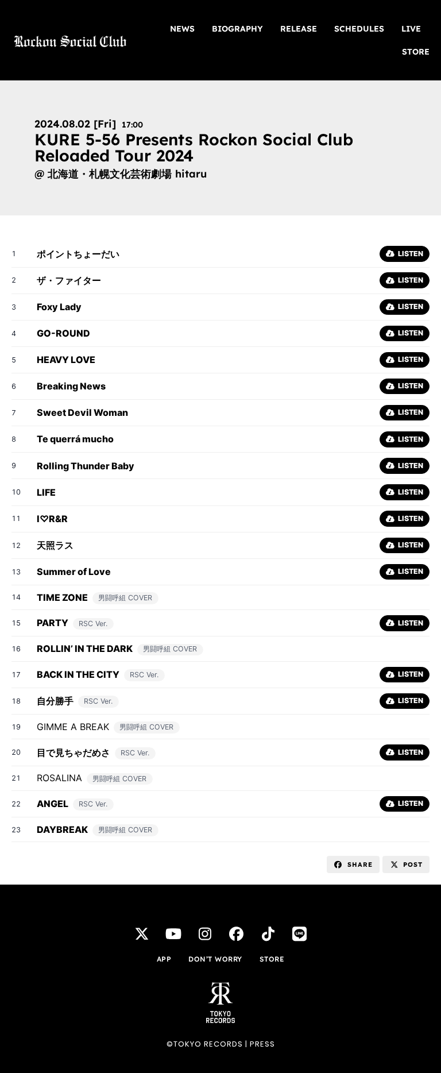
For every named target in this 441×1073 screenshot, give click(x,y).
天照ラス (55, 545)
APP (164, 959)
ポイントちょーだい (78, 254)
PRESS (262, 1044)
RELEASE (298, 29)
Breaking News (71, 386)
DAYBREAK (62, 829)
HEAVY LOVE (66, 359)
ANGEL (52, 803)
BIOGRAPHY (237, 29)
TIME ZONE (62, 597)
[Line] (299, 933)
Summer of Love (74, 571)
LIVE (411, 29)
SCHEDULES (359, 29)
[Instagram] (205, 933)
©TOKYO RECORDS (205, 1044)
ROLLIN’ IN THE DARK (85, 648)
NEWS (182, 29)
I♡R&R (52, 518)
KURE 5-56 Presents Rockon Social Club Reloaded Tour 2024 (193, 147)
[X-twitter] (141, 933)
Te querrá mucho (75, 439)
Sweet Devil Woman (82, 412)
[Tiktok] (268, 933)
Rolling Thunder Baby (85, 466)
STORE (416, 52)
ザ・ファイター (69, 280)
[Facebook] (236, 933)
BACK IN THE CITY (78, 674)
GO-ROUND (63, 333)
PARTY (52, 622)
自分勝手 (55, 701)
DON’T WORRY (215, 959)
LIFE (46, 492)
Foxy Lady (59, 306)
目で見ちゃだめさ (73, 752)
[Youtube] (173, 933)
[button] (353, 864)
